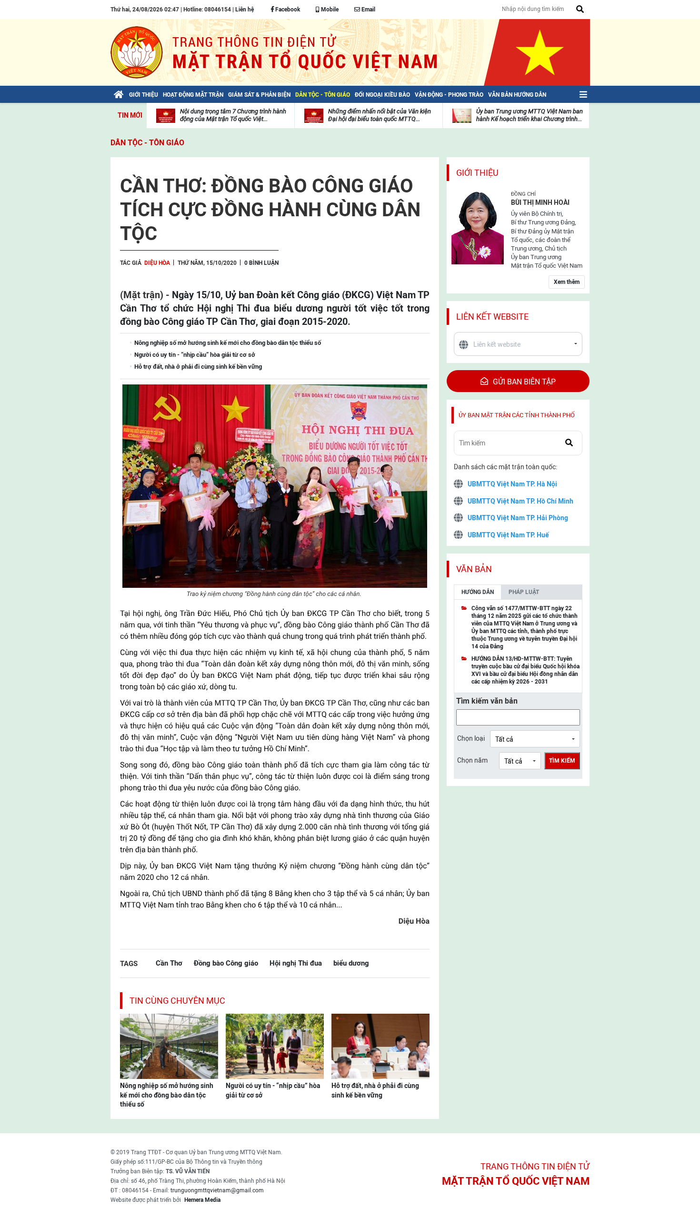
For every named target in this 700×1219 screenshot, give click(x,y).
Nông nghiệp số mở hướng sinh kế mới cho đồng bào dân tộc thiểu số (166, 1095)
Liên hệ (244, 9)
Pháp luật (524, 592)
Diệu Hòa (157, 263)
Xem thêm (567, 282)
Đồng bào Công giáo (226, 963)
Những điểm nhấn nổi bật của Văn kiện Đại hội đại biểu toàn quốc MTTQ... (379, 115)
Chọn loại (471, 738)
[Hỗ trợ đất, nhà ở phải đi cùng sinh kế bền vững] (380, 1045)
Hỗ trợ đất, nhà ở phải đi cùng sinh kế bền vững (375, 1090)
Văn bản (474, 569)
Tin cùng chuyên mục (177, 1001)
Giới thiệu (477, 173)
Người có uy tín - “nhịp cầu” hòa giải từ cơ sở (273, 1090)
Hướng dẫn (477, 592)
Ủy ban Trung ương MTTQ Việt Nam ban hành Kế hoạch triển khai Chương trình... (529, 115)
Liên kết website (492, 317)
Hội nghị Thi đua (296, 963)
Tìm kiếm (562, 760)
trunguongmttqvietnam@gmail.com (217, 1190)
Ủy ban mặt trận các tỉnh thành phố (517, 415)
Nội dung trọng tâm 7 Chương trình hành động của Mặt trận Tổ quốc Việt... (233, 115)
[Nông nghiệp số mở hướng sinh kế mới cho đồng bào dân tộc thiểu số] (169, 1045)
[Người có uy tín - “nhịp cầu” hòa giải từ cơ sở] (275, 1045)
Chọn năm (472, 760)
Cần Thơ (169, 963)
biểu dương (351, 963)
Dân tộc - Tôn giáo (147, 142)
